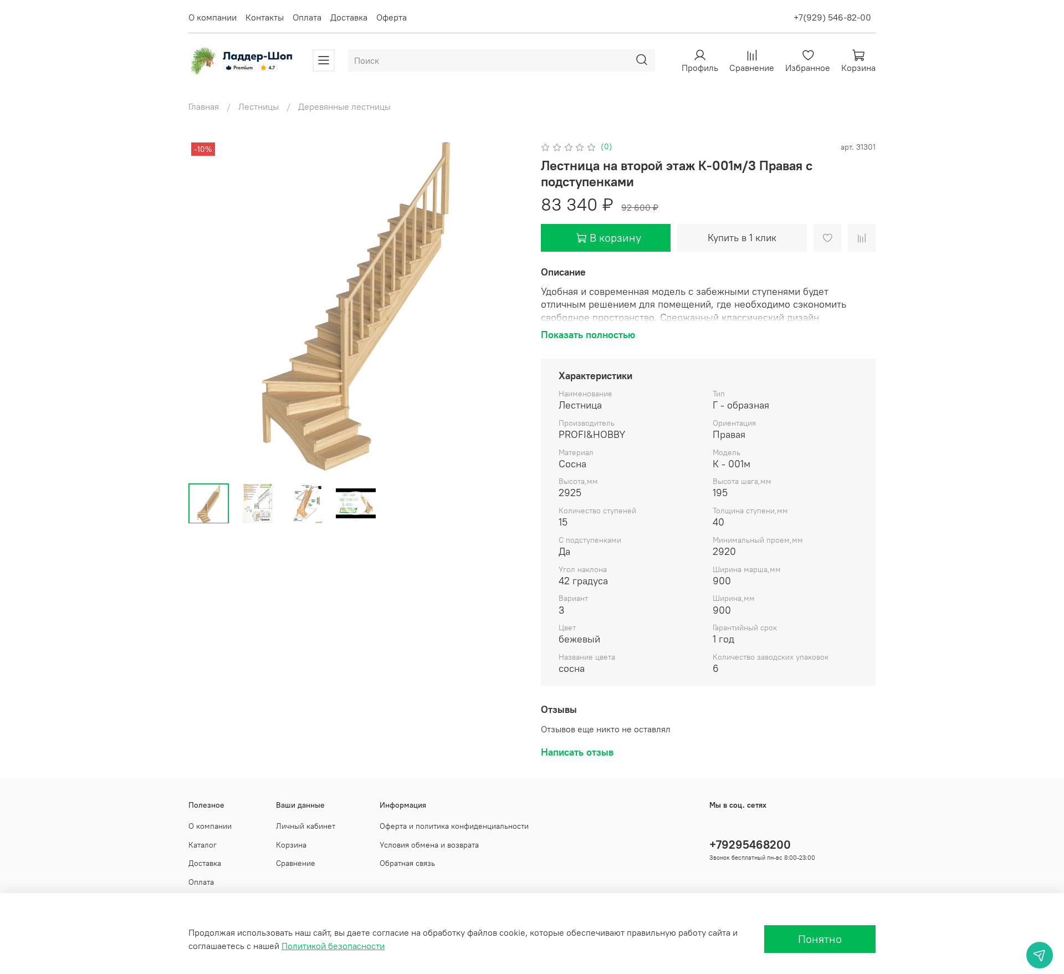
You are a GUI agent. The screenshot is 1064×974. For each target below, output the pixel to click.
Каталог (202, 845)
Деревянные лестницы (344, 106)
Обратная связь (407, 863)
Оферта (391, 17)
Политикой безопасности (333, 945)
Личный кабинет (305, 826)
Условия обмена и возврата (429, 845)
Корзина (291, 845)
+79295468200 (750, 844)
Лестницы (258, 106)
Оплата (307, 17)
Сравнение (295, 863)
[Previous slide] (206, 307)
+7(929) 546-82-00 (832, 17)
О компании (212, 17)
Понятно (820, 939)
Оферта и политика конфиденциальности (454, 826)
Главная (203, 106)
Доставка (348, 17)
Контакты (264, 17)
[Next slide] (505, 307)
